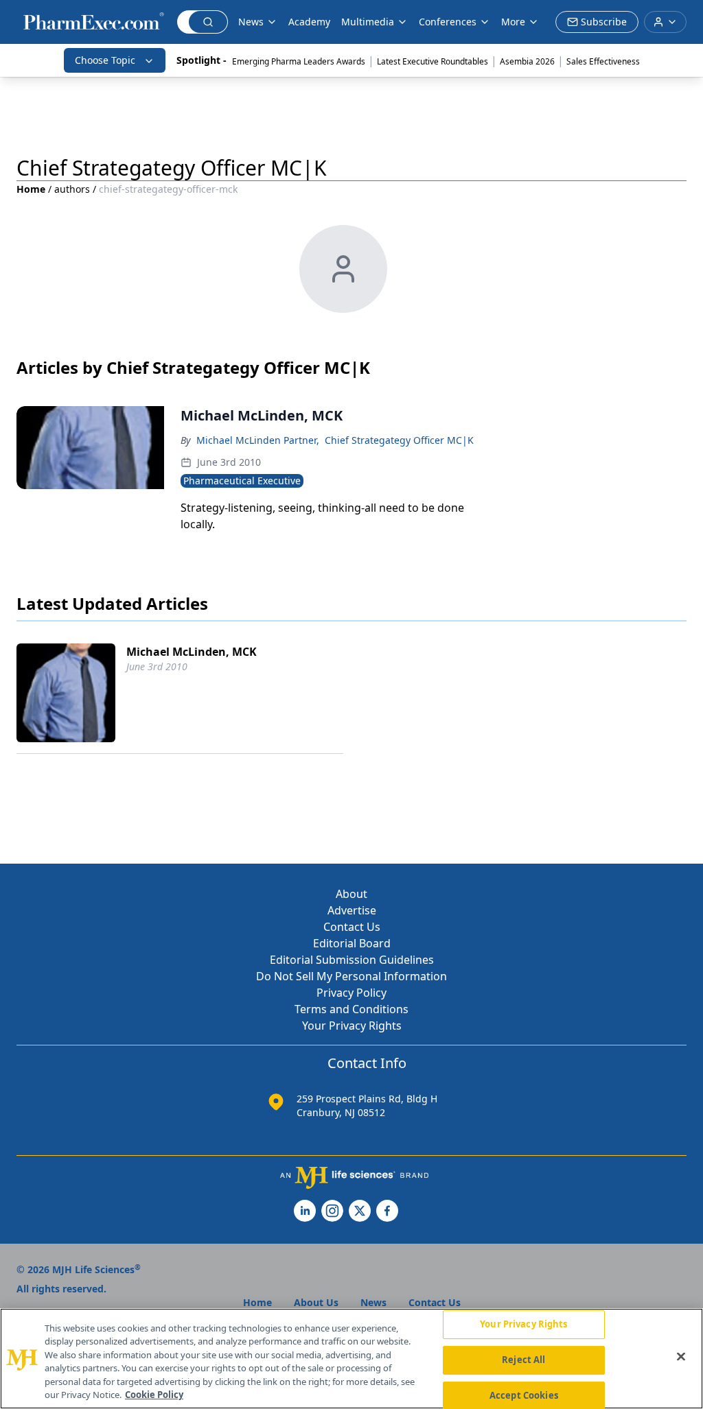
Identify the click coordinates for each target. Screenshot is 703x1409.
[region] (351, 1358)
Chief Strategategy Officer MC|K (399, 440)
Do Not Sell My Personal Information (351, 976)
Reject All (523, 1359)
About (351, 893)
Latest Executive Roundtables (432, 61)
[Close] (681, 1357)
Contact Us (351, 926)
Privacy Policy (351, 992)
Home (30, 189)
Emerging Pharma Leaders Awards (298, 61)
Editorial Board (352, 943)
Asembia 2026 (527, 61)
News (251, 21)
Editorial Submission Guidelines (352, 959)
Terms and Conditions (351, 1009)
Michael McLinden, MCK (191, 651)
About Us (316, 1302)
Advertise (351, 910)
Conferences (447, 21)
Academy (309, 21)
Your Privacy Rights (352, 1025)
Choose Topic (105, 60)
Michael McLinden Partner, (257, 440)
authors (72, 189)
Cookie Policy (154, 1394)
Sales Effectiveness (603, 61)
